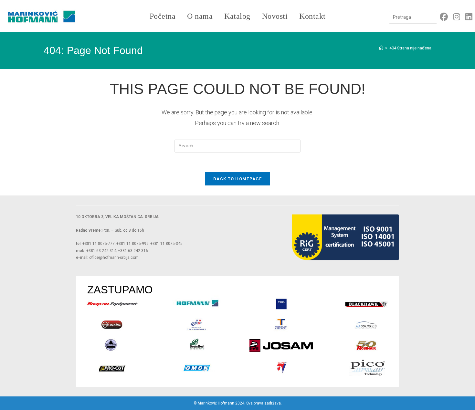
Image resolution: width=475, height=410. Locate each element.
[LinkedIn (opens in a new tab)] (469, 17)
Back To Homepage (237, 178)
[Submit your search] (430, 16)
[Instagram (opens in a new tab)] (456, 17)
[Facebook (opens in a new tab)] (443, 17)
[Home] (381, 48)
